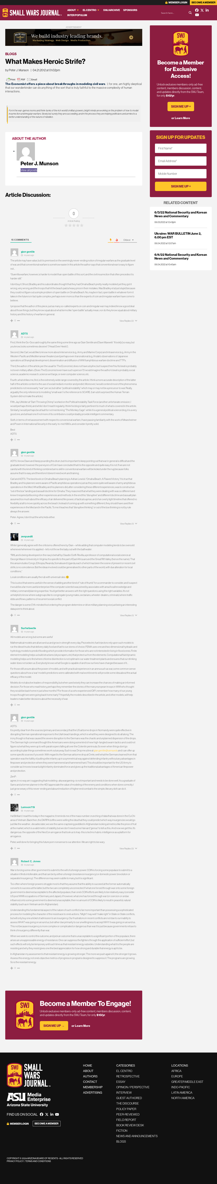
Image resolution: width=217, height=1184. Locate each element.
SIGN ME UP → (54, 1026)
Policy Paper (126, 1109)
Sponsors (130, 10)
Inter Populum (77, 15)
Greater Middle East (187, 1082)
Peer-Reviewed (128, 1114)
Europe (177, 1076)
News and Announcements (137, 1136)
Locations (179, 1065)
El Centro (89, 10)
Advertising (92, 1092)
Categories (125, 1065)
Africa (176, 1071)
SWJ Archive (111, 10)
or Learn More (81, 1025)
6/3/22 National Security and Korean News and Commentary (180, 214)
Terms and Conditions (38, 1161)
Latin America (181, 1092)
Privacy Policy (15, 1161)
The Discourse (127, 1103)
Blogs (11, 54)
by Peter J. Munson (17, 70)
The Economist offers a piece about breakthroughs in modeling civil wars (55, 84)
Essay (120, 1082)
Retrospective (128, 1076)
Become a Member (203, 2)
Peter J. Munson (39, 163)
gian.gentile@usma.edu (106, 750)
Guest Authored (129, 1098)
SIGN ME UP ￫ (181, 106)
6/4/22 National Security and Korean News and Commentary (180, 256)
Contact (90, 1082)
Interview (124, 1092)
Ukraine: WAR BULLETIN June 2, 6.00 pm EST (177, 235)
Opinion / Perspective (133, 1087)
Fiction (121, 1131)
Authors (90, 1076)
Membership (93, 1087)
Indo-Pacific (180, 1087)
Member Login (177, 2)
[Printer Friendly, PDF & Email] (21, 79)
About (71, 10)
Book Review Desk (130, 1125)
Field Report (126, 1120)
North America (182, 1098)
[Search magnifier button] (190, 13)
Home (87, 1065)
